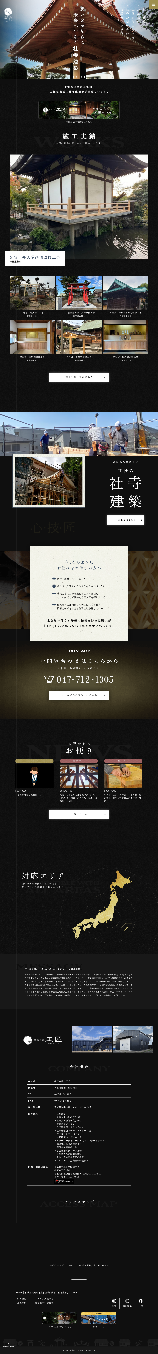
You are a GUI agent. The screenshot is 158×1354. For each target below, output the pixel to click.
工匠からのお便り (44, 1299)
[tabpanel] (79, 39)
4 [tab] (82, 77)
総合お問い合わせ (44, 1302)
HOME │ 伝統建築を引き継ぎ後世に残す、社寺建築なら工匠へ (47, 1292)
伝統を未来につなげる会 (67, 1177)
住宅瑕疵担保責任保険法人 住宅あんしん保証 (77, 1174)
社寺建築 (21, 1299)
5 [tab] (84, 77)
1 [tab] (73, 77)
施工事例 (21, 1302)
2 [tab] (76, 77)
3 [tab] (79, 77)
